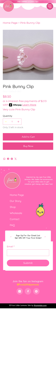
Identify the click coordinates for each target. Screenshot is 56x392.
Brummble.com (40, 305)
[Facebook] (8, 158)
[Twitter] (15, 158)
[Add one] (18, 122)
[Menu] (50, 6)
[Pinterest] (11, 158)
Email (10, 246)
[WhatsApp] (4, 158)
